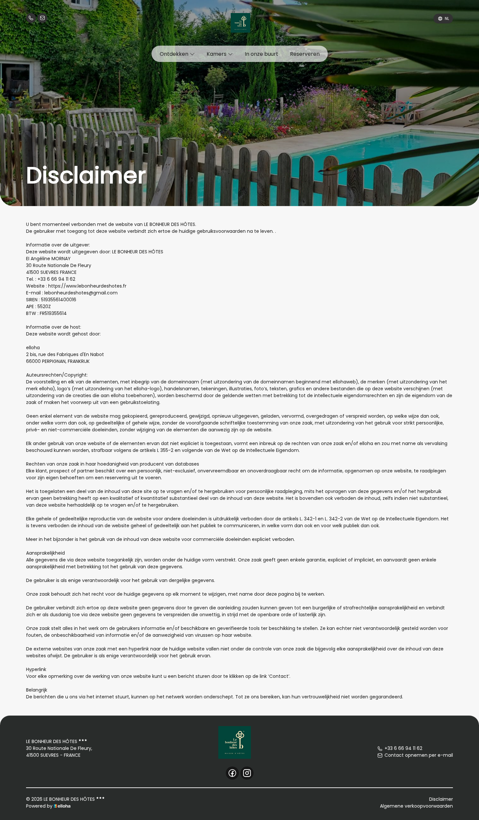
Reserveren (305, 54)
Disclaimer (441, 799)
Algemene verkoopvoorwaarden (416, 806)
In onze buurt (261, 54)
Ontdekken (175, 54)
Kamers (217, 54)
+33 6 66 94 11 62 (403, 748)
